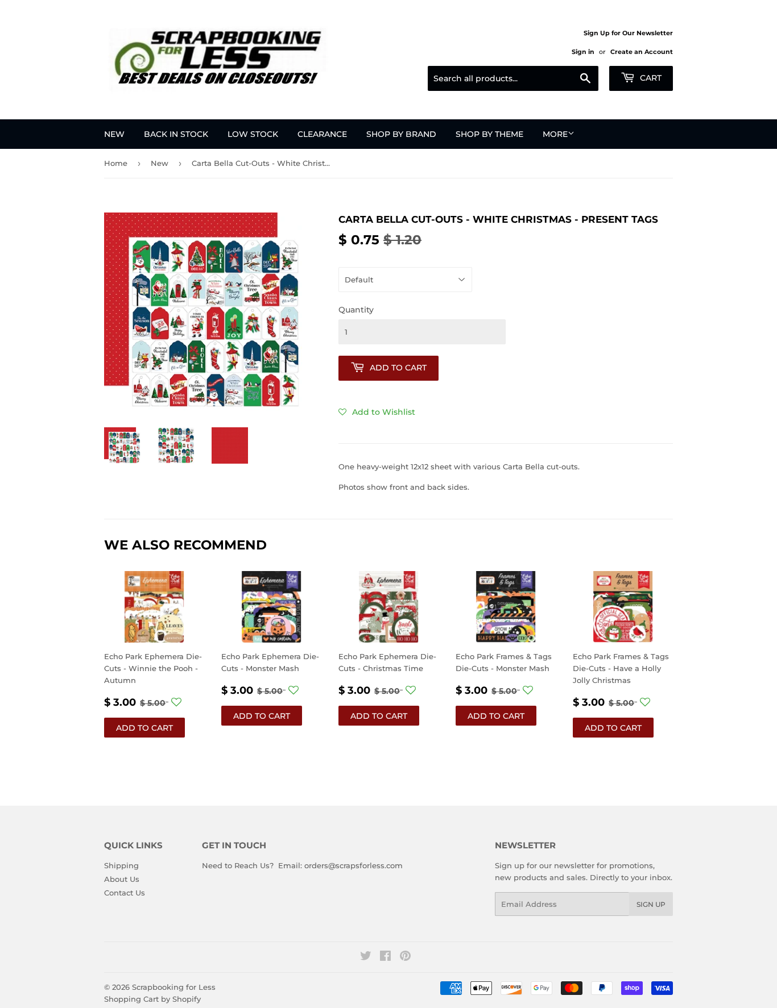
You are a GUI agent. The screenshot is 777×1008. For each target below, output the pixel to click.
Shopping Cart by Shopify (152, 998)
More (555, 134)
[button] (376, 412)
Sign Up (651, 904)
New (114, 134)
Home (115, 163)
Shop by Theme (489, 134)
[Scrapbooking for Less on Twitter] (365, 957)
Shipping (121, 865)
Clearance (322, 134)
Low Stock (253, 134)
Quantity (356, 310)
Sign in (583, 52)
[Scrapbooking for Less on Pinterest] (405, 957)
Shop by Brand (401, 134)
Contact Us (124, 892)
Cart (650, 78)
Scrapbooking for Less (174, 987)
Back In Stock (176, 134)
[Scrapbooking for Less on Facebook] (385, 957)
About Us (121, 879)
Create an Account (641, 52)
